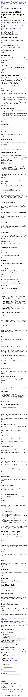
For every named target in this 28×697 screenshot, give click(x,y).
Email (2, 672)
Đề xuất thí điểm (4, 28)
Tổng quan (3, 689)
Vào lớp (2, 4)
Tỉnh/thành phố (4, 675)
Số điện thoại (3, 673)
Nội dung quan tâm (5, 679)
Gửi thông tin (3, 681)
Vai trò (2, 668)
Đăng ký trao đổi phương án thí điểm (8, 618)
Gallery (17, 689)
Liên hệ (21, 689)
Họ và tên (3, 669)
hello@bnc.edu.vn (10, 658)
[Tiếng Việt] (1, 6)
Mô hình (7, 689)
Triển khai (11, 689)
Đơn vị (2, 670)
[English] (2, 6)
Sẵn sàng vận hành (5, 401)
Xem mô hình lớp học (12, 28)
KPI (15, 689)
